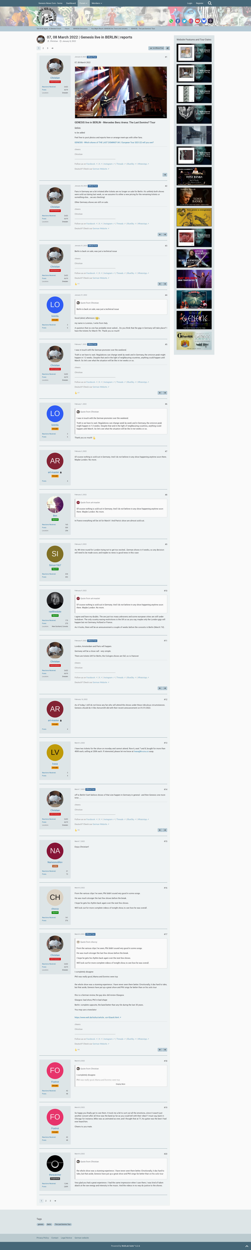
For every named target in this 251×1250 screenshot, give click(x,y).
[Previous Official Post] (160, 234)
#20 (165, 1154)
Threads (119, 164)
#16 (165, 888)
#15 (165, 841)
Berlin (49, 1224)
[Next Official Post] (164, 175)
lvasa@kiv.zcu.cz (141, 751)
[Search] (209, 3)
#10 (165, 591)
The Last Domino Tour (63, 1224)
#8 (166, 495)
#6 (166, 404)
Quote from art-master (90, 502)
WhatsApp (142, 164)
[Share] (167, 48)
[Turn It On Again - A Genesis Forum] (125, 16)
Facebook (90, 164)
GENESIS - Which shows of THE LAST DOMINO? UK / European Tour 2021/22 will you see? (114, 142)
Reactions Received (49, 87)
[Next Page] (52, 48)
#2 (166, 186)
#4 (166, 295)
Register (199, 3)
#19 (165, 1107)
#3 (166, 246)
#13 (165, 743)
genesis (40, 1224)
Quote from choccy (88, 942)
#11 (165, 641)
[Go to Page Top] (247, 1246)
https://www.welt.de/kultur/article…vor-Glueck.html (97, 1017)
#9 (166, 544)
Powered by (125, 1246)
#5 (166, 344)
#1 (166, 57)
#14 (165, 789)
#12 (165, 699)
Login (189, 3)
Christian (54, 41)
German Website (100, 169)
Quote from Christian (89, 303)
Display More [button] (120, 1084)
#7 (166, 451)
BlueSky (130, 164)
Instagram (108, 164)
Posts (44, 90)
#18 (165, 1061)
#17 (165, 934)
